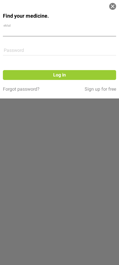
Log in (59, 75)
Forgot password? (21, 89)
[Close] (112, 6)
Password (14, 50)
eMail (7, 25)
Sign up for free (100, 89)
